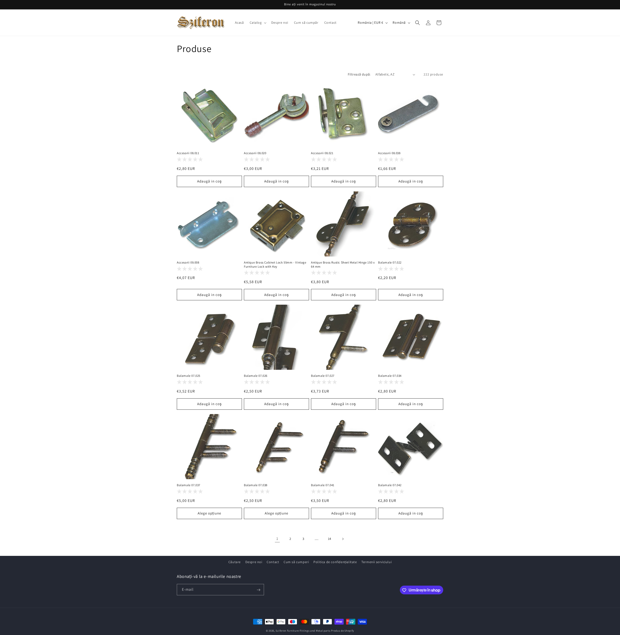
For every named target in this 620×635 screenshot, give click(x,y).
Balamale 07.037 (188, 485)
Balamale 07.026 (255, 376)
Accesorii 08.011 (188, 153)
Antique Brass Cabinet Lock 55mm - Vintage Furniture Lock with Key (275, 265)
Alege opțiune (209, 513)
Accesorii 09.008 (188, 263)
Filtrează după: (359, 74)
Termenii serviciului (376, 562)
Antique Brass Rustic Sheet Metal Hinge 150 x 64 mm (343, 265)
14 (329, 539)
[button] (257, 22)
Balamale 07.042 (390, 485)
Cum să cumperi (296, 562)
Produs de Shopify (342, 630)
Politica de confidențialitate (335, 562)
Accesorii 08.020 (255, 153)
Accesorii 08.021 (322, 153)
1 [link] (277, 538)
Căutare (234, 562)
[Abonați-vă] (258, 590)
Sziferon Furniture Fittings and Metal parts (303, 630)
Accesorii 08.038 (389, 153)
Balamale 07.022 (390, 263)
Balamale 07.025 (188, 376)
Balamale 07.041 (322, 485)
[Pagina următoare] (342, 539)
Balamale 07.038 (255, 485)
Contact (273, 562)
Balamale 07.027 (322, 376)
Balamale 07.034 (390, 376)
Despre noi (253, 562)
